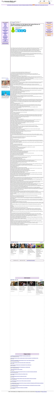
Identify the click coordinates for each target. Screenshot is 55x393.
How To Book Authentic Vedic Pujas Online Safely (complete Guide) (21, 362)
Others (5, 34)
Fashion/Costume (5, 41)
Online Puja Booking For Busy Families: (16, 369)
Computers (5, 38)
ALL (10, 22)
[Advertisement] (27, 13)
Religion (13, 22)
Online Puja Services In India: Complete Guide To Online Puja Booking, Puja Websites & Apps (24, 358)
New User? (49, 30)
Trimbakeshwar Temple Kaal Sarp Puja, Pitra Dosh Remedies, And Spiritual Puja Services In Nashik (25, 385)
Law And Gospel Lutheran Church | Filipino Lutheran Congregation (21, 380)
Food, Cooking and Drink (5, 40)
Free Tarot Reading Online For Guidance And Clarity (18, 376)
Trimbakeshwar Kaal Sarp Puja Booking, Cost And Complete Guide (20, 355)
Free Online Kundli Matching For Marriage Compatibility (19, 387)
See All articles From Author (31, 260)
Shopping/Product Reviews (5, 33)
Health (5, 25)
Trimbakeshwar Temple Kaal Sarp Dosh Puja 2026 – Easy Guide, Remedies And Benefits (24, 371)
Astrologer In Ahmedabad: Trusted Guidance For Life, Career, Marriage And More (22, 360)
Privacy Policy (38, 391)
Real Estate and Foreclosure (5, 37)
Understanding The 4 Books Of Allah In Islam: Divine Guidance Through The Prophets (23, 378)
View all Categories (5, 43)
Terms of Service (44, 391)
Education (5, 26)
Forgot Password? (49, 29)
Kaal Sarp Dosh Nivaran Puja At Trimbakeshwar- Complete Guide (20, 367)
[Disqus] (27, 310)
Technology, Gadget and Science (5, 30)
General (5, 24)
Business (5, 23)
